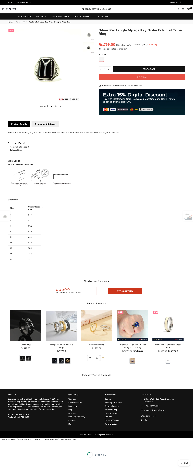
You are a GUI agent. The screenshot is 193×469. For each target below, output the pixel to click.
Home (10, 22)
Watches (40, 16)
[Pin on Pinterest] (55, 106)
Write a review (125, 291)
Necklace (72, 413)
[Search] (178, 9)
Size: (102, 54)
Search (108, 399)
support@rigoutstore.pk (21, 2)
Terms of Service (112, 420)
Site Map (108, 417)
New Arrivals (24, 16)
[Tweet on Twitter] (51, 106)
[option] (44, 65)
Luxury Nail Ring (96, 345)
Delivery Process (112, 406)
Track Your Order (112, 413)
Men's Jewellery (60, 16)
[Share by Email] (60, 106)
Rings (18, 22)
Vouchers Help (111, 410)
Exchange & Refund (113, 403)
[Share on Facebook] (47, 106)
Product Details (19, 124)
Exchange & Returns (45, 124)
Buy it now (142, 77)
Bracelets (72, 406)
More (70, 424)
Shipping (103, 49)
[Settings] (183, 9)
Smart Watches (75, 403)
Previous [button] (10, 65)
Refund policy (111, 424)
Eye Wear (102, 16)
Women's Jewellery (83, 16)
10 (101, 59)
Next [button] (78, 65)
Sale (11, 30)
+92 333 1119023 (152, 406)
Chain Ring (26, 345)
